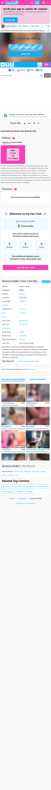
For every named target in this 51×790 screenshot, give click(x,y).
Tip (46, 64)
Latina (43, 471)
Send (47, 75)
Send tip (25, 54)
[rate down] (34, 123)
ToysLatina (18, 486)
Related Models (38, 379)
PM (12, 65)
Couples (22, 313)
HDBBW (20, 491)
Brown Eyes (23, 324)
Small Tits (22, 335)
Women (22, 309)
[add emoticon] (41, 75)
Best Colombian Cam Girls (29, 361)
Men (4, 313)
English (22, 301)
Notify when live (25, 47)
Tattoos (22, 339)
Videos (25, 26)
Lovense (10, 475)
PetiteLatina (43, 486)
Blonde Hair (23, 320)
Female (22, 294)
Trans (4, 317)
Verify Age (10, 20)
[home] (12, 3)
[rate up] (24, 123)
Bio (20, 26)
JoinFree (37, 3)
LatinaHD (6, 486)
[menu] (2, 3)
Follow (7, 65)
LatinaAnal (30, 486)
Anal (16, 475)
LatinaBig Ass (7, 491)
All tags (29, 491)
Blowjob (27, 471)
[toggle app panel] (48, 30)
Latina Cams (31, 369)
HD (21, 471)
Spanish (5, 305)
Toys (4, 475)
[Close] (48, 26)
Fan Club (35, 26)
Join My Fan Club (25, 267)
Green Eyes (6, 328)
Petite (21, 332)
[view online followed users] (32, 2)
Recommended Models (13, 379)
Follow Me (46, 282)
